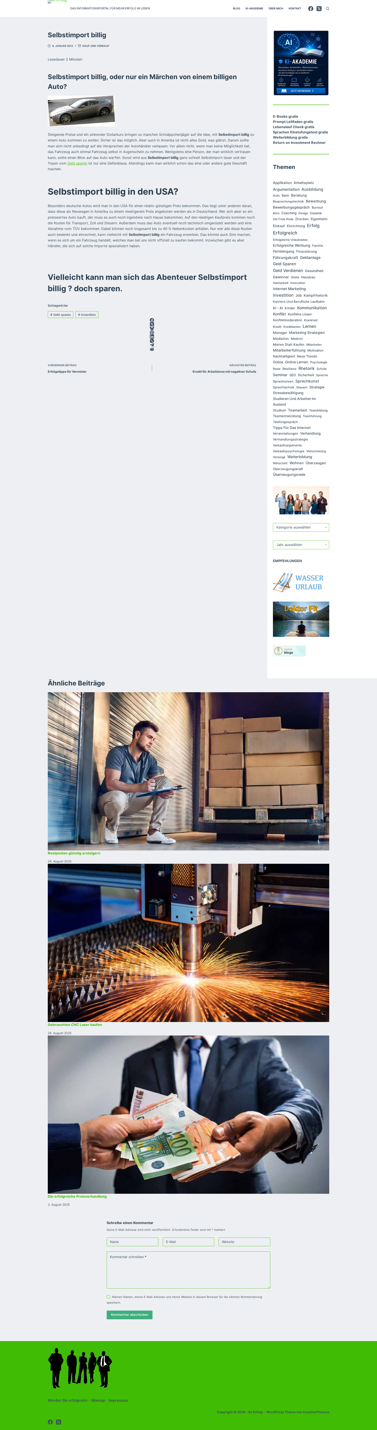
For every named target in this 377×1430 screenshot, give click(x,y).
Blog (236, 8)
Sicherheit (306, 375)
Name (114, 1242)
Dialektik (316, 213)
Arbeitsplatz (304, 183)
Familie (317, 245)
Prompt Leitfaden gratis (293, 121)
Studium (279, 410)
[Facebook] (310, 8)
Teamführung (312, 416)
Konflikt (279, 314)
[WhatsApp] (152, 341)
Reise (277, 369)
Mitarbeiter (314, 344)
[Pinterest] (152, 332)
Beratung (299, 195)
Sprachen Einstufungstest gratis (300, 132)
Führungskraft (285, 257)
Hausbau (308, 277)
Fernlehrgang (283, 251)
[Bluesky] (152, 328)
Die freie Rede (283, 219)
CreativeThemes (316, 1412)
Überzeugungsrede (289, 474)
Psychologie (318, 362)
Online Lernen (296, 362)
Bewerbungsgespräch (291, 207)
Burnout (317, 207)
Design (303, 213)
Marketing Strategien (307, 332)
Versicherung (316, 451)
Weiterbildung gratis (290, 137)
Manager (280, 333)
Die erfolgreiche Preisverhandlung (77, 1196)
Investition (87, 314)
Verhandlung (310, 433)
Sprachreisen (283, 381)
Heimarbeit (280, 283)
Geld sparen (77, 163)
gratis (295, 277)
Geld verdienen (288, 270)
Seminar (280, 375)
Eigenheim (319, 219)
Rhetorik (306, 368)
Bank (285, 195)
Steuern (301, 387)
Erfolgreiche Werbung (291, 245)
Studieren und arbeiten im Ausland (294, 401)
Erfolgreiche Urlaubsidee (290, 239)
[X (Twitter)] (319, 8)
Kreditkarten (292, 326)
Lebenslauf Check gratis (293, 127)
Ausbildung (312, 189)
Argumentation (286, 189)
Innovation (297, 283)
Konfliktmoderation (287, 320)
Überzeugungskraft (288, 469)
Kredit (277, 326)
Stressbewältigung (288, 393)
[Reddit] (152, 349)
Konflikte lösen (300, 314)
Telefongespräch (285, 422)
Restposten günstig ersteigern (74, 853)
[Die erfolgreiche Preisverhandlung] (188, 1115)
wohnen (297, 463)
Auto (276, 195)
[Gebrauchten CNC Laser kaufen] (188, 943)
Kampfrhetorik (316, 295)
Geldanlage (310, 257)
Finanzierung (306, 251)
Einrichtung (296, 226)
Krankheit (311, 320)
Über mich (276, 8)
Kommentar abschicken (129, 1315)
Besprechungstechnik (288, 201)
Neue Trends (307, 356)
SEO (293, 375)
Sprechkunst (307, 381)
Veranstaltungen (285, 433)
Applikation (282, 183)
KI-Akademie (254, 8)
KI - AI (278, 308)
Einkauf (279, 226)
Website (228, 1242)
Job (298, 295)
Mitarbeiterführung (289, 350)
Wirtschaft (280, 463)
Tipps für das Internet (292, 427)
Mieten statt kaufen (288, 345)
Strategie (316, 387)
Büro (276, 213)
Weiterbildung (299, 456)
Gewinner (281, 277)
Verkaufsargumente (287, 445)
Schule (322, 369)
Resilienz (289, 369)
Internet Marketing (289, 288)
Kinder (290, 308)
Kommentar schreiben (128, 1257)
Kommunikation (312, 307)
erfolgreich (285, 233)
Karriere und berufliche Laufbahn (299, 302)
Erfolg (313, 225)
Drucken (302, 219)
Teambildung (318, 410)
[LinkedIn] (152, 337)
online (278, 362)
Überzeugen (316, 463)
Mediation (281, 339)
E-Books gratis (285, 116)
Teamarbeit (297, 410)
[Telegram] (152, 345)
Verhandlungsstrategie (290, 439)
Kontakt (295, 8)
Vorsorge (279, 457)
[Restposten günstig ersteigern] (188, 771)
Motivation (315, 350)
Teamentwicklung (287, 416)
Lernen (309, 326)
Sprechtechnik (283, 387)
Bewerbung (316, 201)
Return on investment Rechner (299, 142)
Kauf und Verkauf (95, 46)
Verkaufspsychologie (288, 451)
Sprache (322, 375)
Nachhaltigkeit (284, 356)
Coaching (288, 213)
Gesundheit (314, 271)
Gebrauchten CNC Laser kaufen (75, 1024)
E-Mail (171, 1242)
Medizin (297, 338)
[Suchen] (327, 8)
